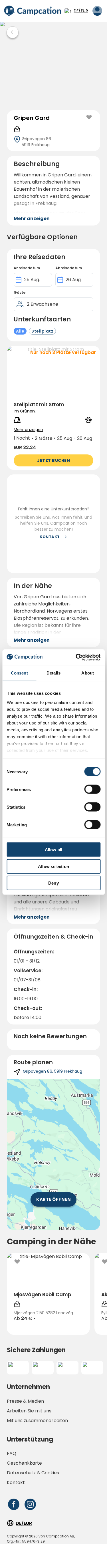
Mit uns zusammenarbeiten (37, 1420)
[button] (53, 408)
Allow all (53, 849)
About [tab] (87, 673)
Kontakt (16, 1482)
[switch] (92, 789)
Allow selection (53, 866)
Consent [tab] (19, 673)
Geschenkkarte (24, 1463)
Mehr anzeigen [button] (32, 218)
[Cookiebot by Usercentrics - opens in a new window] (76, 657)
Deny (53, 883)
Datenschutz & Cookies (33, 1472)
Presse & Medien (25, 1401)
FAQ (11, 1453)
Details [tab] (53, 673)
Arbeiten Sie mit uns (29, 1411)
